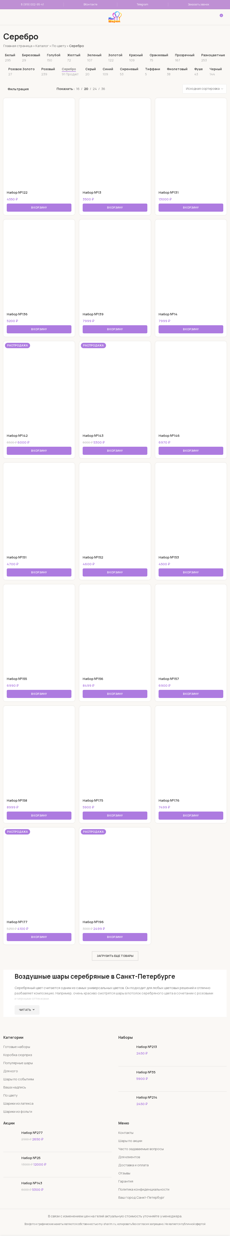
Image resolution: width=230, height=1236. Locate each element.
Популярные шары (18, 1063)
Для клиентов (129, 1157)
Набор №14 (168, 314)
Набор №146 (169, 435)
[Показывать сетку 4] (144, 89)
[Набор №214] (125, 1104)
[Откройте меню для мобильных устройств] (10, 17)
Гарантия (125, 1181)
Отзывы (124, 1173)
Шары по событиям (18, 1079)
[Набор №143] (10, 1190)
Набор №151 (17, 557)
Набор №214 (146, 1097)
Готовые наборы (16, 1046)
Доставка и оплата (133, 1165)
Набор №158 (17, 800)
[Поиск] (60, 17)
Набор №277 (32, 1132)
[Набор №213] (125, 1053)
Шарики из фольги (17, 1111)
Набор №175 (93, 800)
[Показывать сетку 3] (136, 89)
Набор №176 (169, 800)
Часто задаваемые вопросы (141, 1148)
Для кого (10, 1071)
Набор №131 (169, 192)
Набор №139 (93, 314)
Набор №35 (145, 1072)
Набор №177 (17, 922)
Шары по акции (130, 1140)
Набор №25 (30, 1157)
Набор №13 (92, 192)
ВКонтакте (90, 4)
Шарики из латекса (18, 1103)
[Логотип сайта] (115, 16)
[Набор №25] (10, 1164)
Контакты (125, 1132)
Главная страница (17, 45)
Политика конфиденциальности (143, 1189)
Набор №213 (146, 1046)
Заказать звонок (198, 4)
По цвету (59, 45)
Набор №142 (17, 435)
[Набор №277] (10, 1139)
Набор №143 (93, 435)
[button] (39, 208)
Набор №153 (169, 557)
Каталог (42, 45)
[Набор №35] (125, 1079)
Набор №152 (93, 557)
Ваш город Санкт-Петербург (141, 1197)
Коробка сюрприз (17, 1054)
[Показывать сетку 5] (152, 89)
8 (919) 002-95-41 (32, 4)
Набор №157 (169, 678)
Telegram (142, 4)
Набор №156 (93, 678)
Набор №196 (93, 922)
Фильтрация (18, 89)
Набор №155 (17, 678)
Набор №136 (17, 314)
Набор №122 (17, 192)
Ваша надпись (14, 1087)
